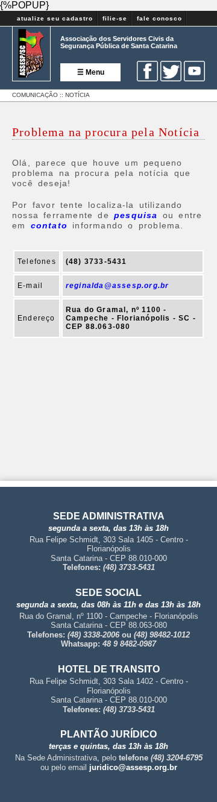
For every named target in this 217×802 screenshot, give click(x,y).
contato (49, 225)
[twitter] (170, 78)
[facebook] (147, 78)
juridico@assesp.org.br (133, 767)
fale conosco (159, 18)
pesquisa (136, 215)
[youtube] (194, 78)
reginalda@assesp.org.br (117, 285)
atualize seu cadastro (55, 18)
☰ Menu (90, 72)
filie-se (114, 18)
